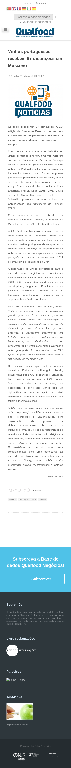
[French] (19, 9)
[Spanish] (34, 9)
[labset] (16, 679)
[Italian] (29, 9)
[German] (24, 9)
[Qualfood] (35, 102)
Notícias (27, 3)
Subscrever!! (42, 579)
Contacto (41, 3)
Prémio (43, 500)
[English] (13, 9)
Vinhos (13, 500)
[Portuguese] (8, 9)
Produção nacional (28, 500)
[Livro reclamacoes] (21, 650)
